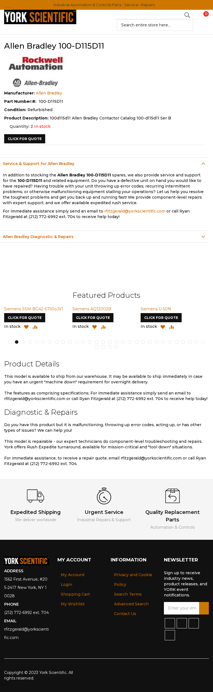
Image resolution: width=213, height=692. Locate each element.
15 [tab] (103, 342)
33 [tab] (110, 347)
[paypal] (178, 672)
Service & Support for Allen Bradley (38, 163)
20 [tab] (136, 342)
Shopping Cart (75, 594)
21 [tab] (143, 342)
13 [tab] (90, 342)
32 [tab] (103, 347)
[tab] (104, 163)
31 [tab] (96, 347)
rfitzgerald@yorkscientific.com (134, 211)
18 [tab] (123, 342)
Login (66, 584)
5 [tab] (37, 342)
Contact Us (125, 613)
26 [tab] (176, 342)
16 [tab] (110, 342)
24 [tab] (163, 342)
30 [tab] (203, 342)
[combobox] (155, 25)
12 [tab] (83, 342)
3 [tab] (23, 342)
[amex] (196, 672)
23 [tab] (156, 342)
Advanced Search (131, 603)
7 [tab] (50, 342)
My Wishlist (73, 603)
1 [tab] (10, 342)
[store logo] (40, 17)
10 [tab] (70, 342)
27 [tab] (183, 342)
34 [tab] (116, 347)
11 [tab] (76, 342)
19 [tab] (130, 342)
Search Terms (128, 594)
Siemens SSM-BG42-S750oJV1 (33, 308)
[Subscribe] (204, 608)
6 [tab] (43, 342)
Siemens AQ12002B (91, 308)
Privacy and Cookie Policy (133, 579)
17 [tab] (116, 342)
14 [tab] (96, 342)
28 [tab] (190, 342)
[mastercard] (205, 672)
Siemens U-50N (156, 308)
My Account (73, 574)
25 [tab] (170, 342)
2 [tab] (17, 342)
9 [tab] (63, 342)
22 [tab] (150, 342)
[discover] (187, 672)
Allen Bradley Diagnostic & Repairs (38, 236)
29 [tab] (196, 342)
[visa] (169, 672)
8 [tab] (57, 342)
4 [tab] (30, 342)
